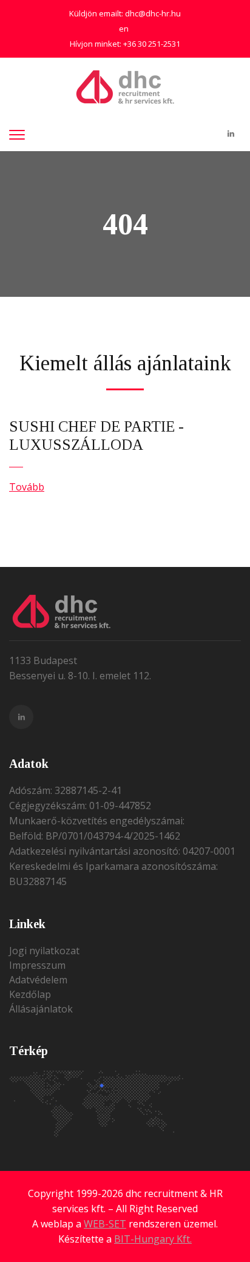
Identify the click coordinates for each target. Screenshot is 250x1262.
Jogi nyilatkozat (44, 950)
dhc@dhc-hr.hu (153, 13)
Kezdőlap (30, 994)
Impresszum (37, 965)
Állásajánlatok (41, 1009)
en (124, 28)
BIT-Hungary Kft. (153, 1239)
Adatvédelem (38, 979)
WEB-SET (105, 1223)
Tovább (26, 487)
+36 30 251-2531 (151, 43)
